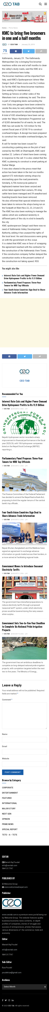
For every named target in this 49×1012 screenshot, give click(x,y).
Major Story (8, 808)
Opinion (6, 819)
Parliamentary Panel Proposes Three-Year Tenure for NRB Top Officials (22, 284)
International (9, 803)
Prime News (13, 28)
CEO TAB (14, 44)
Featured (7, 798)
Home (4, 28)
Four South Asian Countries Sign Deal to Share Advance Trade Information (24, 291)
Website (5, 758)
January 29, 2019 (28, 44)
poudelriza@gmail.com (11, 972)
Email (4, 746)
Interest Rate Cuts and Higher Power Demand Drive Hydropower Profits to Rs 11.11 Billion (24, 277)
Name (4, 734)
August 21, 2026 (18, 409)
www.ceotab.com (9, 914)
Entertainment (10, 792)
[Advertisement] (24, 322)
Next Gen (6, 813)
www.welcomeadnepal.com (16, 887)
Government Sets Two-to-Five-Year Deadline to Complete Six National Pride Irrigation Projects (23, 626)
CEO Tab (7, 409)
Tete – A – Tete (9, 834)
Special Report (10, 829)
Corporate (7, 787)
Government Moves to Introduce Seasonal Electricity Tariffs (22, 567)
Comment (7, 699)
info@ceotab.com (9, 865)
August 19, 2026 (18, 634)
